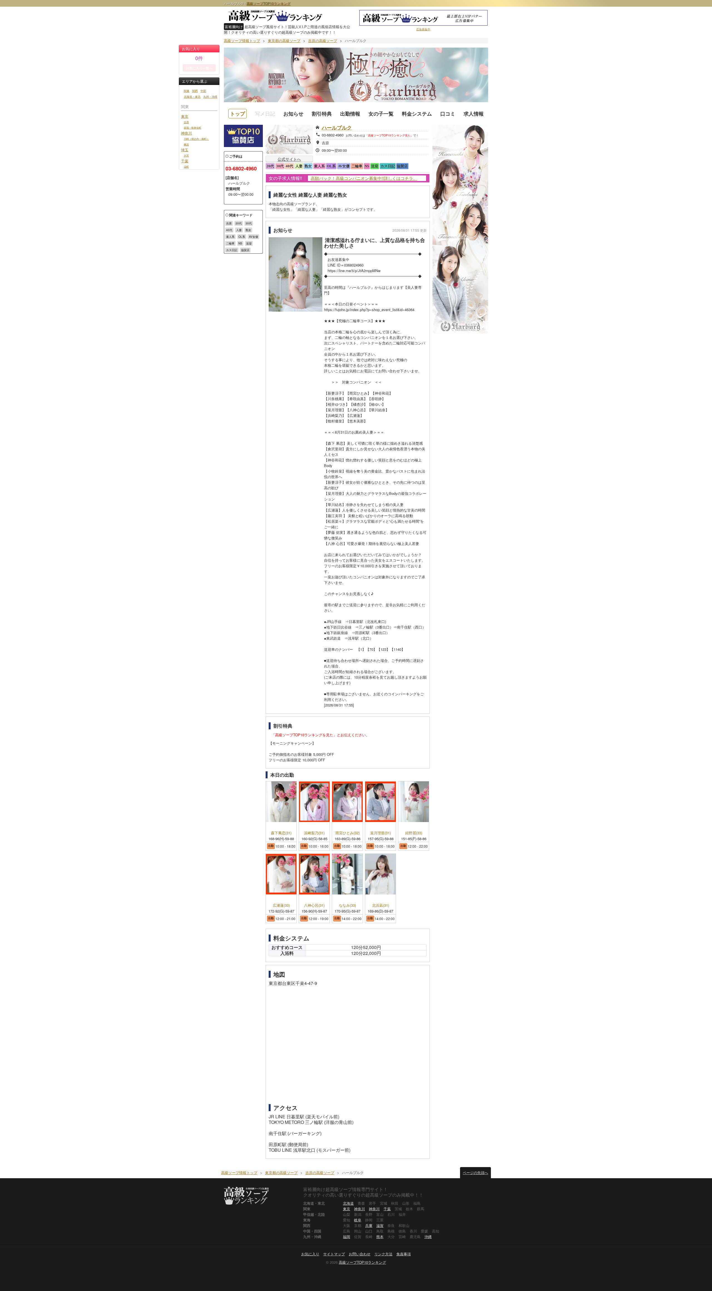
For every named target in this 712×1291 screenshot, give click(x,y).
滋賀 (380, 1225)
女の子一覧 (381, 113)
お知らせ (293, 113)
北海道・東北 (192, 97)
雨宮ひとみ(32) (347, 833)
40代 (229, 230)
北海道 (348, 1203)
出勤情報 (350, 113)
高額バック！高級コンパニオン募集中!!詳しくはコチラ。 (364, 178)
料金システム (417, 113)
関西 (195, 91)
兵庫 (368, 1225)
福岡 (346, 1236)
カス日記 (231, 250)
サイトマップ (334, 1253)
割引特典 (322, 113)
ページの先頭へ (475, 1172)
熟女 (248, 230)
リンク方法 (383, 1253)
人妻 (239, 230)
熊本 (380, 1236)
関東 (186, 91)
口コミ (447, 113)
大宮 (186, 155)
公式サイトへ (289, 159)
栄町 (186, 166)
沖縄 (428, 1236)
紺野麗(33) (413, 833)
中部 (203, 91)
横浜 (186, 144)
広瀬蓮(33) (281, 905)
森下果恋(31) (281, 833)
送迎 (249, 243)
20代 (239, 223)
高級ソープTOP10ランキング (268, 3)
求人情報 (474, 113)
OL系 (241, 237)
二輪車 (230, 243)
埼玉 (184, 149)
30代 (249, 223)
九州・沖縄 (210, 97)
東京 (184, 116)
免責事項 (403, 1253)
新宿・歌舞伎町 (192, 127)
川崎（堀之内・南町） (196, 139)
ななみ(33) (347, 905)
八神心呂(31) (314, 905)
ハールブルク (337, 127)
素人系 (230, 237)
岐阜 (357, 1219)
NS (240, 243)
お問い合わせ (359, 1253)
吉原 (186, 122)
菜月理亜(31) (380, 833)
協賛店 (245, 250)
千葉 (184, 160)
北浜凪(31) (380, 905)
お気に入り (310, 1253)
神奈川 (186, 133)
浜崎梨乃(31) (314, 833)
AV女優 (253, 237)
